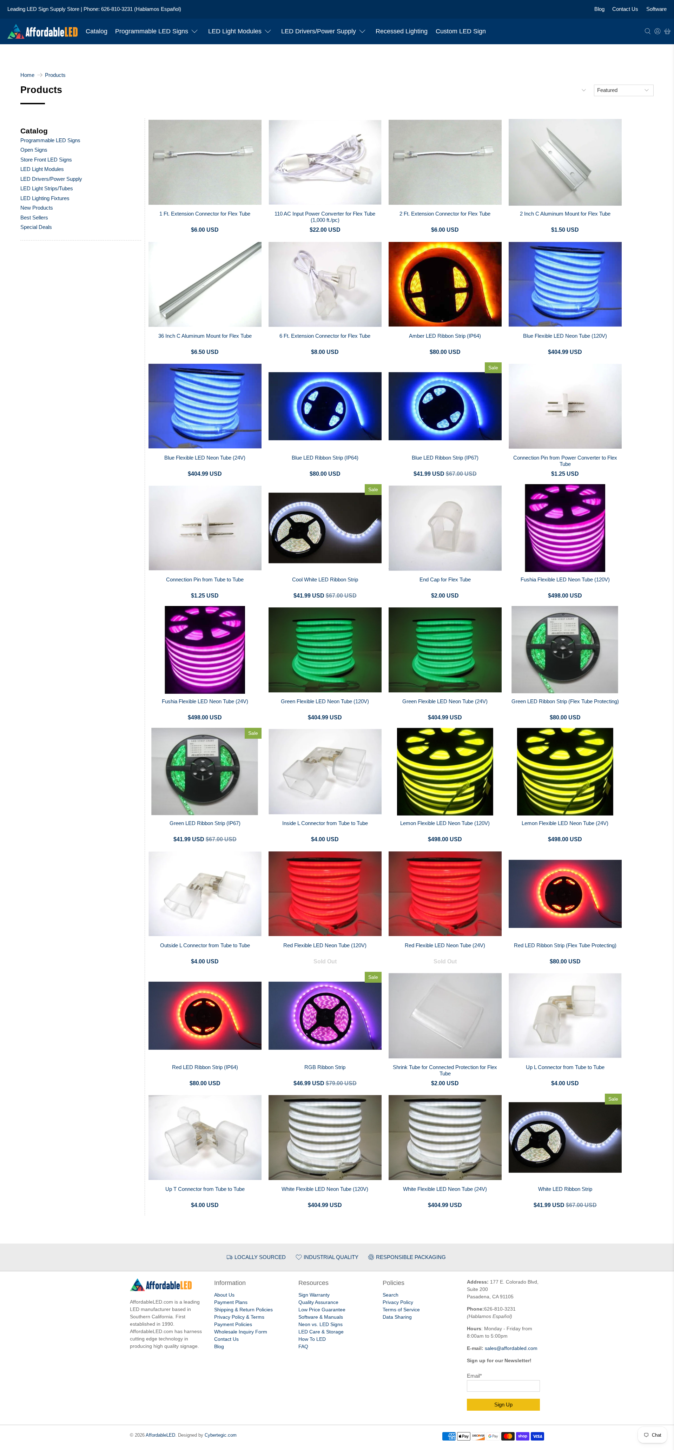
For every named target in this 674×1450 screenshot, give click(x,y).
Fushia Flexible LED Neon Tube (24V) (205, 701)
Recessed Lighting (402, 31)
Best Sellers (34, 217)
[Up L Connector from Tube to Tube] (565, 1016)
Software (656, 9)
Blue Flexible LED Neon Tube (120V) (565, 336)
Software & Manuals (320, 1317)
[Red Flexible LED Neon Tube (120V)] (325, 894)
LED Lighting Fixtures (45, 198)
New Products (36, 208)
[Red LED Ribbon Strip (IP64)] (205, 1016)
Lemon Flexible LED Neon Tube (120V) (445, 823)
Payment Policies (233, 1324)
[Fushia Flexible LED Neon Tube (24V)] (205, 650)
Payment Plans (230, 1302)
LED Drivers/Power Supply (318, 31)
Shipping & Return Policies (243, 1309)
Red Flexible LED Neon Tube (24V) (445, 945)
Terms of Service (401, 1309)
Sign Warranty (314, 1295)
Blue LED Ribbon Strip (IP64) (325, 458)
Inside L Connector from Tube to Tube (325, 823)
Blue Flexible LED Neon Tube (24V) (204, 458)
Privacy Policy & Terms (239, 1317)
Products (55, 75)
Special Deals (36, 227)
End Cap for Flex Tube (445, 579)
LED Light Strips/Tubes (46, 188)
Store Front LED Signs (46, 160)
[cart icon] (667, 31)
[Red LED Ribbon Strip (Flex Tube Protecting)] (565, 894)
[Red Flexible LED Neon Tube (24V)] (445, 894)
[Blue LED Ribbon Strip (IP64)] (325, 406)
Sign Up (503, 1405)
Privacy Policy (398, 1302)
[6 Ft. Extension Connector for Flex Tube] (325, 284)
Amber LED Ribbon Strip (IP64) (445, 336)
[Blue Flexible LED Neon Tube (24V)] (205, 406)
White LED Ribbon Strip (565, 1189)
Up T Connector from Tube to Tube (205, 1189)
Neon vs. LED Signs (320, 1324)
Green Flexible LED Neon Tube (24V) (445, 701)
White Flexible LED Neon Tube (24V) (445, 1189)
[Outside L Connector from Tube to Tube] (205, 894)
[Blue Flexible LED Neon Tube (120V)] (565, 284)
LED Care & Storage (321, 1331)
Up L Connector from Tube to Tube (565, 1067)
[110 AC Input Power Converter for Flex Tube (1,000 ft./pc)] (325, 162)
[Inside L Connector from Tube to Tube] (325, 772)
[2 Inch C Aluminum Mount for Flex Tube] (565, 162)
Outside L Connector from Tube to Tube (205, 945)
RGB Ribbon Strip (324, 1067)
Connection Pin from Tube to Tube (205, 579)
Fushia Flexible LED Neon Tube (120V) (565, 579)
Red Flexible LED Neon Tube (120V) (324, 945)
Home (27, 75)
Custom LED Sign (461, 31)
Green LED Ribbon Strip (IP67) (205, 823)
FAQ (303, 1346)
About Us (224, 1295)
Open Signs (33, 150)
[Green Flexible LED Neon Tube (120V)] (325, 650)
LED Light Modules (235, 31)
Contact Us (625, 9)
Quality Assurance (318, 1302)
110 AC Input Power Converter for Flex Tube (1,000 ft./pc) (325, 217)
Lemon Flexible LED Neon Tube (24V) (565, 823)
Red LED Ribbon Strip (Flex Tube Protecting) (565, 945)
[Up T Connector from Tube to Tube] (205, 1137)
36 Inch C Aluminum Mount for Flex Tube (205, 336)
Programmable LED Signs (151, 31)
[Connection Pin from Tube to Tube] (205, 528)
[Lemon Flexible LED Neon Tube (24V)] (565, 772)
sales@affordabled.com (511, 1348)
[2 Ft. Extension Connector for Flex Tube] (445, 162)
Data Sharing (397, 1317)
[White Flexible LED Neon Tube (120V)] (325, 1137)
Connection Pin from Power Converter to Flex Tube (565, 461)
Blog (599, 9)
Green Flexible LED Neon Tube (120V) (325, 701)
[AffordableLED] (42, 31)
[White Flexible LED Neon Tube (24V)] (445, 1137)
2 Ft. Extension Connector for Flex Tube (444, 214)
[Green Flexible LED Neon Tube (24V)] (445, 650)
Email (474, 1376)
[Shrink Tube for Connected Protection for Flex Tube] (445, 1016)
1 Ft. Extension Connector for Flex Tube (204, 214)
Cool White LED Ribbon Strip (325, 579)
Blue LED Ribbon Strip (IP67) (445, 458)
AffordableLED (160, 1435)
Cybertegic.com (221, 1435)
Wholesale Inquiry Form (240, 1331)
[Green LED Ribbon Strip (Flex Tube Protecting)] (565, 650)
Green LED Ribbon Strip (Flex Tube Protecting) (565, 701)
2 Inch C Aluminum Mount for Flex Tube (565, 214)
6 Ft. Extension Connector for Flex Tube (324, 336)
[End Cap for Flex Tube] (445, 528)
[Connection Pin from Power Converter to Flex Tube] (565, 406)
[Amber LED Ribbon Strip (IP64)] (445, 284)
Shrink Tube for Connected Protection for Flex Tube (445, 1070)
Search (390, 1295)
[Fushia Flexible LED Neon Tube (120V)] (565, 528)
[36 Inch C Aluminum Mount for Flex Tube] (205, 284)
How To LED (312, 1339)
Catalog (96, 31)
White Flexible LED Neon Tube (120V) (325, 1189)
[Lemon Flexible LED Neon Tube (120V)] (445, 772)
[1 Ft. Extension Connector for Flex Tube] (205, 162)
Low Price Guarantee (321, 1309)
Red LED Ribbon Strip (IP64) (205, 1067)
